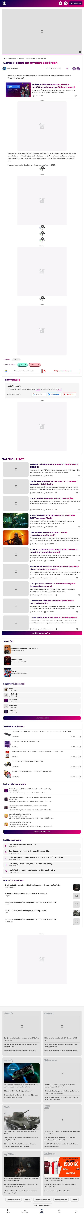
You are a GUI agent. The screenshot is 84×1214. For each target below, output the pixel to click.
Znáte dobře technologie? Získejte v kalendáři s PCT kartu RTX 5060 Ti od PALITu (21, 1186)
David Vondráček (37, 544)
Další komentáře (42, 831)
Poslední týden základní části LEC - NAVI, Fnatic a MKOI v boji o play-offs (61, 1098)
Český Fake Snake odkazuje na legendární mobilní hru (61, 1052)
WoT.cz (7, 913)
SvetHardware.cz (10, 887)
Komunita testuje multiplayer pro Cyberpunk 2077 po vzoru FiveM (52, 516)
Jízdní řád (8, 641)
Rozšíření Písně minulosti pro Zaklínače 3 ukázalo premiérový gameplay (61, 1145)
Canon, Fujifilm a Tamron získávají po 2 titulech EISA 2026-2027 (60, 1186)
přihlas (38, 389)
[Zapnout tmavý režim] (66, 3)
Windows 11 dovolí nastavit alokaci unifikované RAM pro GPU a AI (20, 1192)
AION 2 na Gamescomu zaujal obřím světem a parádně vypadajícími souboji (53, 550)
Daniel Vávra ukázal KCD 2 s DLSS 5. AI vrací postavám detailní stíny (53, 482)
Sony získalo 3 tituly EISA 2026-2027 (56, 1191)
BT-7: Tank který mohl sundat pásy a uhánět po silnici (25, 911)
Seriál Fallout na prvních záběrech (36, 58)
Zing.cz (7, 904)
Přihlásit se (76, 3)
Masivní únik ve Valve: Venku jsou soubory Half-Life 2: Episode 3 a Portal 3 (54, 567)
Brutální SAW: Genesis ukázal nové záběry (51, 498)
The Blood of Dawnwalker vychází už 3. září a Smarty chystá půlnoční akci (59, 1086)
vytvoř (60, 389)
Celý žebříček (42, 718)
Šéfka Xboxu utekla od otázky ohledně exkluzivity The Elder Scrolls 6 (61, 1045)
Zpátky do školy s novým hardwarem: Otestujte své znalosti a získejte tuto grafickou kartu (21, 1086)
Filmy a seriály (12, 58)
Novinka (21, 58)
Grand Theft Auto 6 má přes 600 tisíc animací (53, 617)
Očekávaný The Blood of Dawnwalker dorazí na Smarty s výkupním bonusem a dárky (20, 1145)
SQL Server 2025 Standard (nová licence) (18, 1091)
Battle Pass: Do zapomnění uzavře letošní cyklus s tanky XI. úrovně (21, 1139)
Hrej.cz (7, 896)
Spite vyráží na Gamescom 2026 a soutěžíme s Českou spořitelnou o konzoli (53, 85)
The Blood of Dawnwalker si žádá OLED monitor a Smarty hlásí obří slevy (33, 885)
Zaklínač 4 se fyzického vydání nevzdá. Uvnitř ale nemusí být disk (20, 1045)
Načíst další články (42, 633)
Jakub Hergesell (12, 68)
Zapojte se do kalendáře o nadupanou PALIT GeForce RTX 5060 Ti (30, 902)
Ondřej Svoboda (37, 560)
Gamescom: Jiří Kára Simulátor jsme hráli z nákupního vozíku (52, 601)
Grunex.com (9, 921)
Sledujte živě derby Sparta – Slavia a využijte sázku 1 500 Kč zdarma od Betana (21, 1096)
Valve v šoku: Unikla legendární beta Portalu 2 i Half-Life (20, 1052)
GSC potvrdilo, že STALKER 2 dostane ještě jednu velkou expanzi (52, 584)
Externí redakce (40, 95)
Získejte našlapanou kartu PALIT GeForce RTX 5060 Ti (54, 465)
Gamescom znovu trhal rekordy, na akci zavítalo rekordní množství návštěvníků (60, 1139)
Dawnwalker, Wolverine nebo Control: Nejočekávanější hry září (48, 533)
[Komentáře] (66, 69)
